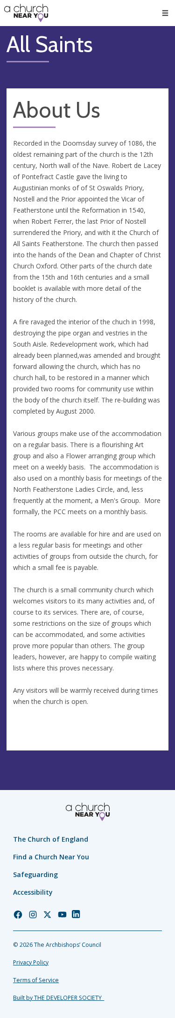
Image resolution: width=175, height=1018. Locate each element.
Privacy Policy (31, 962)
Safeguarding (35, 874)
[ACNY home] (26, 13)
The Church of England (50, 839)
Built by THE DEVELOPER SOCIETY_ (58, 998)
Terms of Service (36, 980)
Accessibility (33, 892)
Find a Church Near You (51, 856)
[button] (165, 13)
